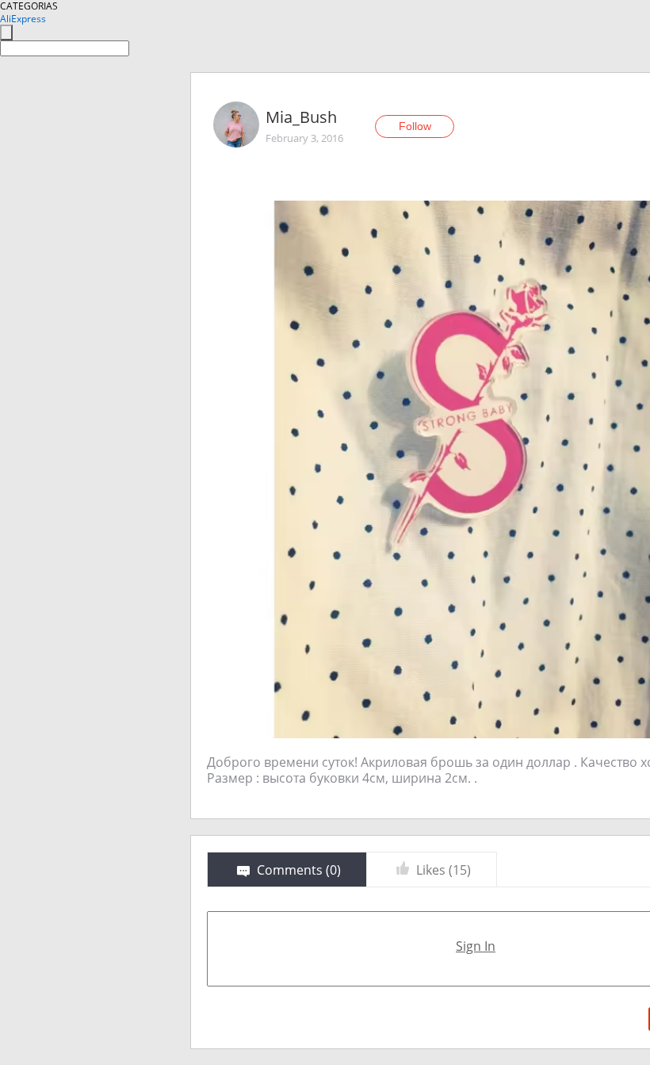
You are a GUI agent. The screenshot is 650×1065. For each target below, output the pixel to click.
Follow (415, 126)
